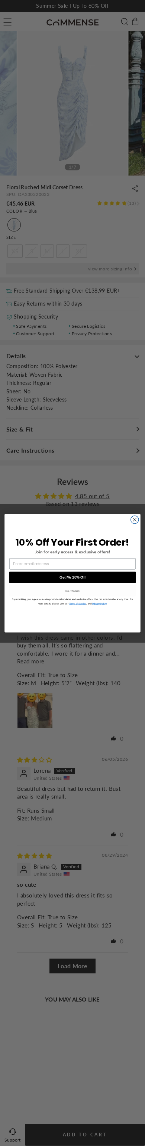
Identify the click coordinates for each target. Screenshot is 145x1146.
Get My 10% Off (72, 577)
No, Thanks (72, 591)
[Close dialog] (135, 519)
